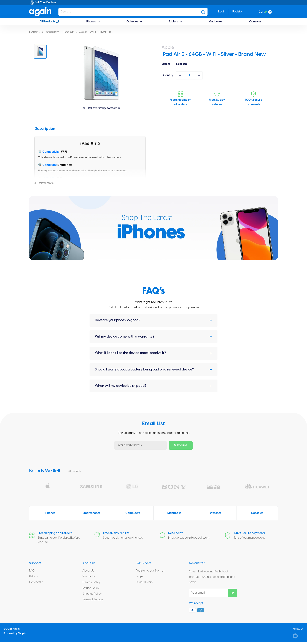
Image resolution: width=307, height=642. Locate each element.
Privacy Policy (91, 582)
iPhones (91, 21)
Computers (132, 513)
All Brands (74, 471)
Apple (167, 47)
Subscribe (180, 445)
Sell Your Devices (45, 2)
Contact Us (36, 582)
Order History (144, 582)
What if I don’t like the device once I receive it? (130, 353)
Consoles (255, 21)
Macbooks (215, 21)
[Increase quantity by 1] (199, 75)
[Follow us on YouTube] (295, 635)
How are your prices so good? (117, 320)
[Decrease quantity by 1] (180, 75)
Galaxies (132, 21)
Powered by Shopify (15, 633)
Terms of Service (92, 599)
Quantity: (167, 75)
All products (50, 32)
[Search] (203, 12)
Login (139, 576)
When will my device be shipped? (120, 386)
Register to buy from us (150, 570)
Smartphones (91, 513)
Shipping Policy (92, 593)
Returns (34, 576)
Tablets (173, 21)
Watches (215, 513)
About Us (88, 570)
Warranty (88, 576)
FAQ (31, 570)
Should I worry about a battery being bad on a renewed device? (144, 369)
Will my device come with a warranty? (124, 336)
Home (33, 32)
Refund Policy (90, 588)
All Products (47, 21)
